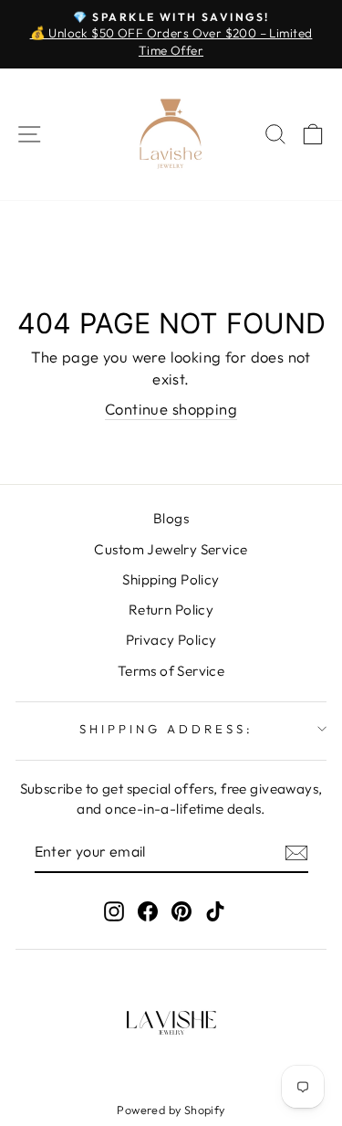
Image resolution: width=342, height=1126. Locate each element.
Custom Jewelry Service (170, 549)
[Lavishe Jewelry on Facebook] (148, 910)
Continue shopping (171, 408)
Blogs (171, 518)
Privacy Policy (171, 639)
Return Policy (171, 609)
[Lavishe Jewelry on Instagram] (114, 910)
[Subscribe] (296, 852)
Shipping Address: (166, 728)
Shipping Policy (170, 579)
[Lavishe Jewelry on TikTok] (215, 910)
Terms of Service (171, 670)
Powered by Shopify (170, 1109)
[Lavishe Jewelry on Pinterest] (181, 910)
